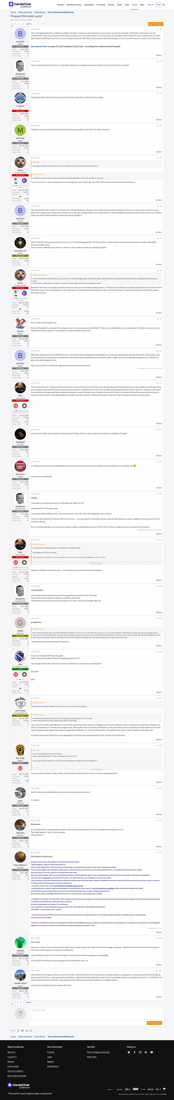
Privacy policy (13, 1066)
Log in (49, 1057)
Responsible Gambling (16, 1075)
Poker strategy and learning (98, 1052)
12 (19, 187)
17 (22, 412)
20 (27, 412)
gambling (118, 387)
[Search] (163, 5)
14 (22, 187)
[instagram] (140, 1052)
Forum (134, 5)
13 (21, 187)
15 (19, 412)
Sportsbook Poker (39, 46)
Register (50, 1061)
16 (21, 412)
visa (62, 33)
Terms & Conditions (15, 1071)
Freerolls (50, 1052)
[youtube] (151, 1052)
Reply (160, 55)
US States (60, 5)
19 (26, 412)
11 (17, 187)
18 (24, 412)
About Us (11, 1052)
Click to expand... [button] (96, 563)
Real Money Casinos (74, 5)
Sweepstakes (89, 5)
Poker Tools (91, 1057)
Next (28, 24)
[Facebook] (134, 1052)
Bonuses (111, 5)
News (142, 5)
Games (119, 5)
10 (27, 185)
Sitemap (10, 1061)
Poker (127, 5)
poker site (90, 392)
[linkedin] (146, 1052)
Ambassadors (52, 1066)
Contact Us (12, 1057)
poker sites (136, 328)
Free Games (101, 5)
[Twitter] (129, 1052)
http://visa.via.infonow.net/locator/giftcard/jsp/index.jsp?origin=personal (60, 365)
